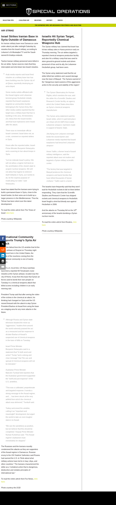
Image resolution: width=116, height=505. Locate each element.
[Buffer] (3, 261)
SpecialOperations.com (58, 11)
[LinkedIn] (3, 255)
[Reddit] (3, 250)
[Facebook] (3, 238)
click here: (10, 213)
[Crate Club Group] (58, 498)
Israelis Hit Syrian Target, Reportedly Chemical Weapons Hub (58, 39)
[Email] (3, 267)
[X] (3, 244)
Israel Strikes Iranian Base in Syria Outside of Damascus (19, 38)
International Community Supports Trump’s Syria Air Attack (18, 240)
